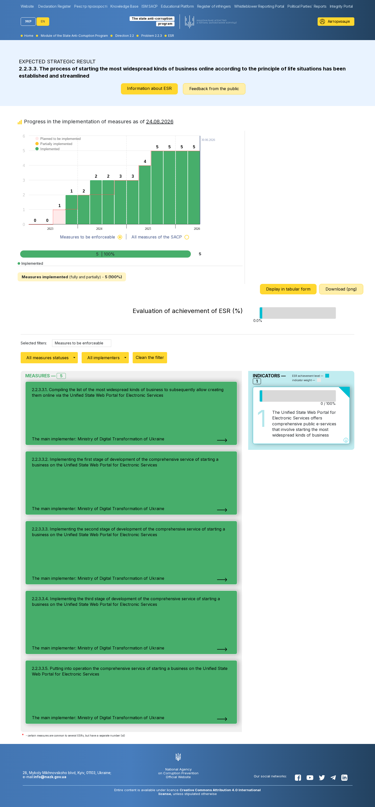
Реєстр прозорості (90, 6)
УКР (28, 21)
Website (27, 6)
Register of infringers (214, 6)
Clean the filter (150, 357)
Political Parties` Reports (307, 6)
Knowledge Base (124, 6)
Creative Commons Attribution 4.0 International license (209, 792)
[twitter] (322, 778)
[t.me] (333, 778)
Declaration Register (54, 6)
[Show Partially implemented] (53, 149)
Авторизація (339, 21)
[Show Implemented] (47, 154)
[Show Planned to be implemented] (58, 144)
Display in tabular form (288, 289)
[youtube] (310, 777)
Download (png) (341, 289)
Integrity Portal (341, 6)
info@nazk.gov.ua (50, 777)
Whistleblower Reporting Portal (259, 6)
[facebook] (298, 778)
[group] (28, 6)
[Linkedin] (344, 778)
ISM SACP (150, 6)
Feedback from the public (214, 88)
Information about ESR (149, 88)
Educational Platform (177, 6)
